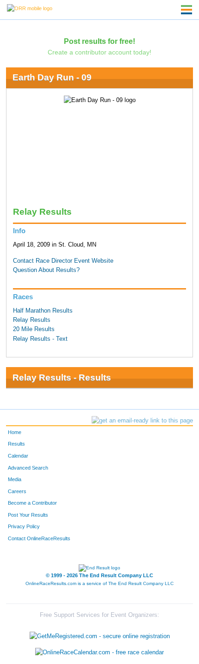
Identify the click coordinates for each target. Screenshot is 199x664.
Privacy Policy (24, 526)
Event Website (93, 261)
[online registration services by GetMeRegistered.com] (100, 634)
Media (14, 479)
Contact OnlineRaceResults (39, 538)
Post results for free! (99, 41)
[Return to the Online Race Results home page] (29, 8)
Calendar (18, 456)
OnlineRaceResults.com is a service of (99, 583)
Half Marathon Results (43, 311)
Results (16, 444)
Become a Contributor (32, 503)
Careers (17, 491)
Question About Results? (46, 270)
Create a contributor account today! (99, 52)
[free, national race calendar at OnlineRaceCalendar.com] (99, 652)
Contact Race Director (42, 261)
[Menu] (186, 9)
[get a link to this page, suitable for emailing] (142, 420)
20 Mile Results (34, 329)
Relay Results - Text (40, 339)
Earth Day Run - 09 (52, 77)
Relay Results (31, 320)
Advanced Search (28, 468)
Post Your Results (28, 515)
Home (14, 432)
